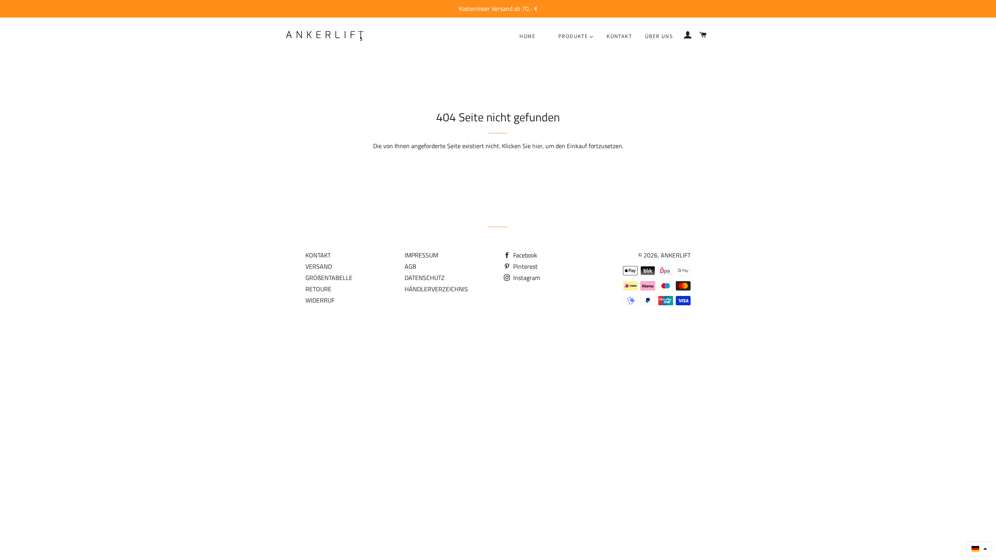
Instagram (526, 277)
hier (537, 145)
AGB (410, 266)
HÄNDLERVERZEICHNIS (436, 289)
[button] (979, 549)
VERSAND (318, 266)
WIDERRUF (320, 300)
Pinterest (525, 266)
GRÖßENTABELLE (328, 277)
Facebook (524, 255)
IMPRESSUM (421, 255)
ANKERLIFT (676, 255)
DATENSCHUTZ (425, 277)
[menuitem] (527, 36)
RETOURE (318, 289)
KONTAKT (318, 255)
